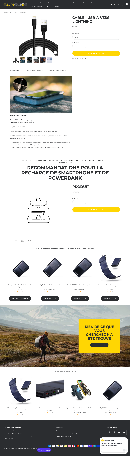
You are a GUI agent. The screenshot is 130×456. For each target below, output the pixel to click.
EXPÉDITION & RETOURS (57, 71)
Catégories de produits (72, 3)
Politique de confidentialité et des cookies (69, 434)
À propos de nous (37, 6)
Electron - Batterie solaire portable (50, 408)
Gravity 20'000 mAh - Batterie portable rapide (80, 286)
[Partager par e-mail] (88, 58)
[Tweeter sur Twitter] (85, 58)
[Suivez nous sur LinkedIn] (124, 432)
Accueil (34, 3)
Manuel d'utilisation (34, 71)
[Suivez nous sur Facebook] (109, 432)
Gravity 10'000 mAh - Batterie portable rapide (50, 286)
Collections (59, 3)
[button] (113, 4)
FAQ (47, 6)
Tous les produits (88, 3)
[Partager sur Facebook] (80, 58)
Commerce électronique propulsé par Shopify (24, 448)
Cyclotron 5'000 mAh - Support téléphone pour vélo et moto (80, 409)
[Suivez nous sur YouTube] (119, 432)
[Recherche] (118, 4)
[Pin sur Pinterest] (82, 58)
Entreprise (55, 6)
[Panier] (125, 5)
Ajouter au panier (96, 209)
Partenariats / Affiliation (64, 436)
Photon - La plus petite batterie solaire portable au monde (110, 286)
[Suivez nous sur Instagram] (114, 432)
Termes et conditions (63, 431)
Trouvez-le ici (99, 345)
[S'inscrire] (30, 438)
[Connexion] (121, 4)
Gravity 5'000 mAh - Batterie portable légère (20, 286)
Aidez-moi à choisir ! (46, 3)
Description (14, 71)
